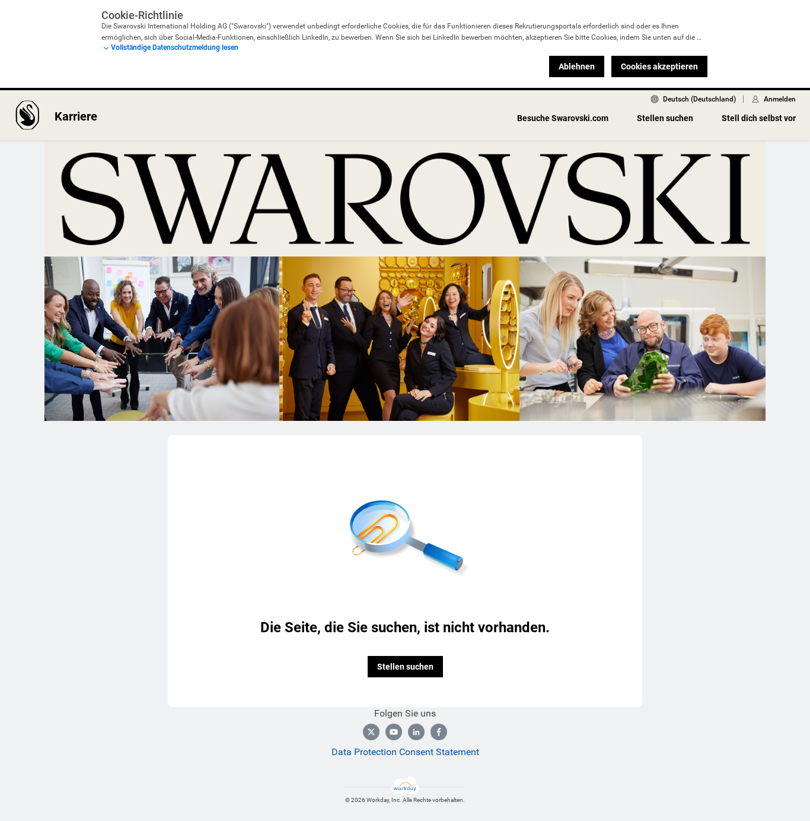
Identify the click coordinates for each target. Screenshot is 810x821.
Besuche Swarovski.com (562, 118)
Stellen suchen (665, 118)
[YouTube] (393, 732)
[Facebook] (438, 732)
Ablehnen (577, 66)
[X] (371, 732)
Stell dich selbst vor (759, 118)
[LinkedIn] (416, 732)
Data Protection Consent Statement (405, 751)
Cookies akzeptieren (659, 66)
